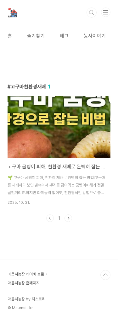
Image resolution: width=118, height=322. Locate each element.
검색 (91, 12)
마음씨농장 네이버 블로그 (28, 274)
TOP (105, 275)
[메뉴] (105, 12)
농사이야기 (95, 36)
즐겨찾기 (36, 36)
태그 (64, 36)
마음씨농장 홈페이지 (24, 283)
